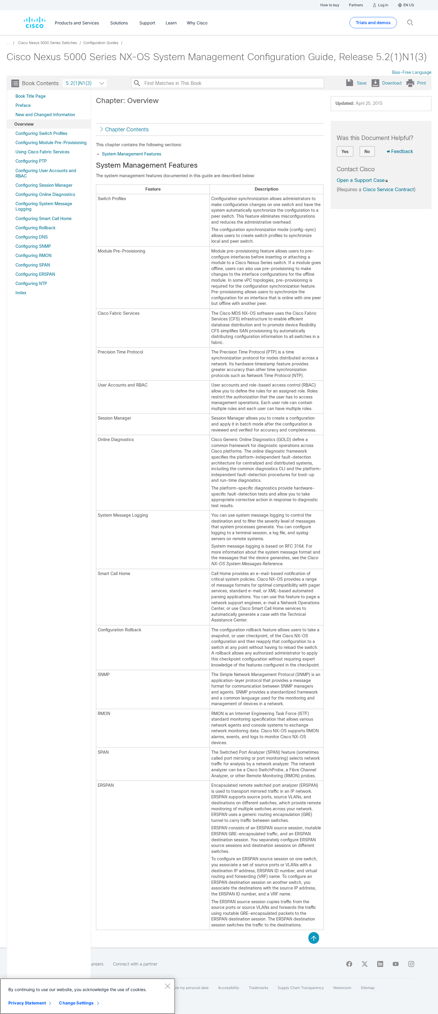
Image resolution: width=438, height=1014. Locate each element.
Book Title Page (30, 96)
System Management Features (131, 154)
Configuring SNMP (33, 246)
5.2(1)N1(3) (78, 83)
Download (391, 83)
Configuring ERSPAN (35, 274)
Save (361, 83)
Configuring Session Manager (43, 185)
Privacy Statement (27, 1002)
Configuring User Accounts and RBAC (45, 173)
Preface (23, 105)
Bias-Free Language (411, 72)
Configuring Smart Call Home (43, 218)
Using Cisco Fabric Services (42, 151)
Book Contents (40, 83)
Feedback (402, 151)
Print (421, 83)
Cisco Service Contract (388, 189)
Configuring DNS (31, 237)
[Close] (167, 986)
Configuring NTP (31, 283)
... (8, 43)
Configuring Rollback (35, 227)
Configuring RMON (33, 255)
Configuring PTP (31, 161)
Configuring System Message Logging (43, 206)
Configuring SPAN (32, 265)
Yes (345, 151)
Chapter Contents (127, 130)
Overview (24, 124)
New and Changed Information (45, 114)
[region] (87, 996)
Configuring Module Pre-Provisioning (51, 142)
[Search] (136, 83)
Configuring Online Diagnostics (45, 194)
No (367, 151)
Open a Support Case (361, 180)
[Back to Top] (313, 937)
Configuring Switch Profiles (41, 133)
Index (20, 292)
